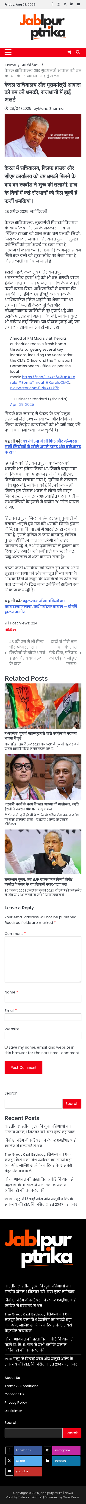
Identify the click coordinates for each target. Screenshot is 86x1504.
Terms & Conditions (21, 1385)
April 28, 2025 (22, 404)
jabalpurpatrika (51, 1493)
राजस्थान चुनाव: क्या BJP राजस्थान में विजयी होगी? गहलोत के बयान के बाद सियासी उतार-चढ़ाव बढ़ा (39, 881)
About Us (12, 1377)
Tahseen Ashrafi (30, 1497)
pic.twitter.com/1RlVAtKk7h (34, 388)
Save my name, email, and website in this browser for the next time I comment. (42, 1050)
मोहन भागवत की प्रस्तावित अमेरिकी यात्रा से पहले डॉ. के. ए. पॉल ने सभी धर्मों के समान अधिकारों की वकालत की (39, 1185)
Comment (15, 933)
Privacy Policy (16, 1402)
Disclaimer (13, 1410)
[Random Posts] (69, 52)
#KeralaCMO (57, 382)
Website (12, 1029)
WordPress (71, 1497)
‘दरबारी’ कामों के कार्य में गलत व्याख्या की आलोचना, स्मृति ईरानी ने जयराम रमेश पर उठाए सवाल (42, 806)
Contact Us (14, 1394)
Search (11, 1093)
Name (11, 992)
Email (11, 1010)
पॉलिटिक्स (11, 630)
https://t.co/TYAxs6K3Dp (44, 377)
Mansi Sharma (51, 108)
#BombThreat (31, 382)
